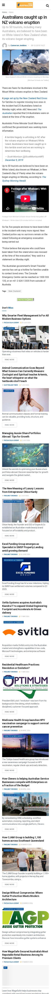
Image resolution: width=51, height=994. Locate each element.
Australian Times (11, 385)
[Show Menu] (3, 5)
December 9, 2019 (14, 160)
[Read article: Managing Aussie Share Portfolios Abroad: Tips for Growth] (25, 455)
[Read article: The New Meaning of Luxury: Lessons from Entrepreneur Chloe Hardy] (25, 510)
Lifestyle (8, 391)
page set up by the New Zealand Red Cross (25, 98)
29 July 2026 (26, 322)
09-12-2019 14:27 (38, 45)
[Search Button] (47, 5)
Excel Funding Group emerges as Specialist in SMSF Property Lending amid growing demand (22, 547)
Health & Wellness (13, 736)
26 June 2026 (25, 554)
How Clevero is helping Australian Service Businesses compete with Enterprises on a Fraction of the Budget (25, 782)
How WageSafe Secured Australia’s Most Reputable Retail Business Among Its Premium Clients (25, 955)
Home (4, 12)
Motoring (9, 328)
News (11, 12)
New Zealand (15, 291)
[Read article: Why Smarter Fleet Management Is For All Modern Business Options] (25, 337)
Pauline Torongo (11, 496)
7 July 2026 (25, 385)
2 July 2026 (26, 440)
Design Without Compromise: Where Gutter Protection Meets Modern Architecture (22, 896)
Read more (11, 359)
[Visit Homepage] (25, 5)
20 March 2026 (27, 903)
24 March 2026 (25, 844)
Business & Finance (13, 501)
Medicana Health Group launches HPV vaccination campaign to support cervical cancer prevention (25, 723)
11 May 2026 (24, 616)
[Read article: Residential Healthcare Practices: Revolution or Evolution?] (25, 687)
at (5, 446)
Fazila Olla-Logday (11, 322)
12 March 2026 (27, 962)
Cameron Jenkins (18, 45)
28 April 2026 (25, 730)
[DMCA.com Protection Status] (25, 299)
